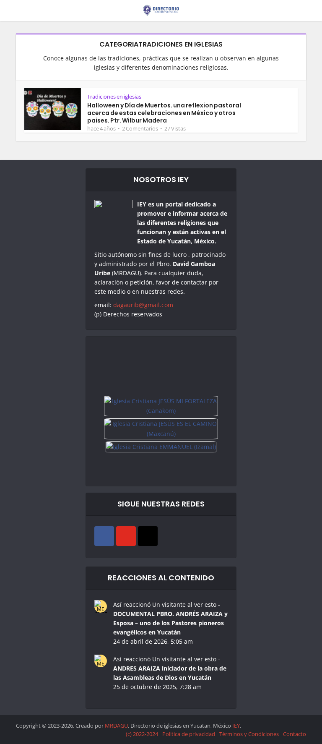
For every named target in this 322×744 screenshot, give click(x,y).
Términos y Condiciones (249, 734)
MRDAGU (116, 725)
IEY (236, 725)
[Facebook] (104, 536)
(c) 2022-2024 (142, 734)
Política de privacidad (188, 734)
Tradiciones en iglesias (114, 96)
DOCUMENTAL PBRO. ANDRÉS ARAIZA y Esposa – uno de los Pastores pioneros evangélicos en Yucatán (170, 623)
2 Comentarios (140, 128)
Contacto (294, 734)
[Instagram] (148, 536)
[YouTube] (126, 536)
